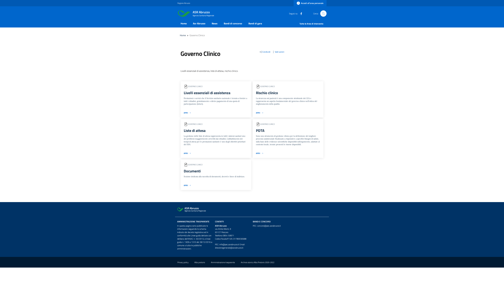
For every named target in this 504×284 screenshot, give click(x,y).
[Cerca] (323, 13)
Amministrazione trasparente (193, 221)
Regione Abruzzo (183, 3)
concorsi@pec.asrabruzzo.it (269, 225)
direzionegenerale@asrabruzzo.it (229, 247)
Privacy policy (182, 262)
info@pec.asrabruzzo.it (229, 244)
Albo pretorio (199, 262)
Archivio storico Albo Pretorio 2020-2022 (257, 262)
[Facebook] (300, 13)
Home (183, 35)
